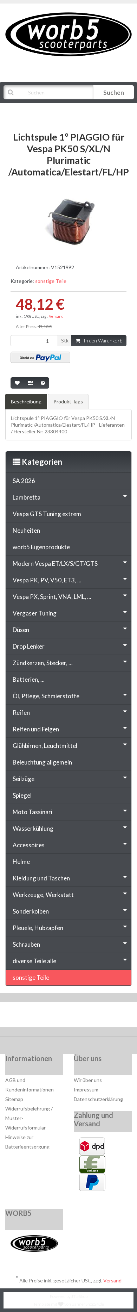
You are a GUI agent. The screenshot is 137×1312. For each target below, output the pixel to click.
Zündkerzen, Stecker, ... (43, 663)
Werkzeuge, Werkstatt (43, 894)
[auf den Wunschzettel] (17, 383)
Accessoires (29, 845)
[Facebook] (48, 1016)
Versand (56, 316)
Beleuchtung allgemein (42, 762)
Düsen (21, 629)
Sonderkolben (31, 911)
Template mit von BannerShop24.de (68, 1304)
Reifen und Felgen (36, 729)
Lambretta (26, 497)
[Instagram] (90, 1016)
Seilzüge (23, 778)
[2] (40, 357)
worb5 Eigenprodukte (41, 547)
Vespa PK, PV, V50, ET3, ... (47, 580)
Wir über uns (88, 1080)
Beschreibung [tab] (26, 401)
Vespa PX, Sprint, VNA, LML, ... (52, 596)
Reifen (21, 712)
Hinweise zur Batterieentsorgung (27, 1142)
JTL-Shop (79, 1296)
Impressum (86, 1090)
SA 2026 (24, 480)
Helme (21, 861)
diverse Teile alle (34, 961)
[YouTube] (69, 1016)
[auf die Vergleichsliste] (30, 383)
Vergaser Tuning (35, 613)
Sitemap (14, 1099)
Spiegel (22, 795)
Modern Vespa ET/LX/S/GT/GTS (55, 563)
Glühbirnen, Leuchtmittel (45, 745)
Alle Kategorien (39, 110)
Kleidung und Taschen (41, 878)
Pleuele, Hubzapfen (38, 928)
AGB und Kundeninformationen (29, 1085)
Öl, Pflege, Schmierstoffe (46, 696)
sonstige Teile (50, 281)
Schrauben (26, 944)
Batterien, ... (29, 679)
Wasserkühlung (33, 828)
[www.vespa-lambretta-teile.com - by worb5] (68, 34)
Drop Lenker (29, 646)
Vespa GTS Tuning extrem (47, 514)
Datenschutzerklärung (98, 1099)
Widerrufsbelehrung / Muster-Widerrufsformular (29, 1118)
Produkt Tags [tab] (68, 401)
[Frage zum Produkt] (43, 383)
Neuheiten (26, 530)
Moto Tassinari (32, 812)
